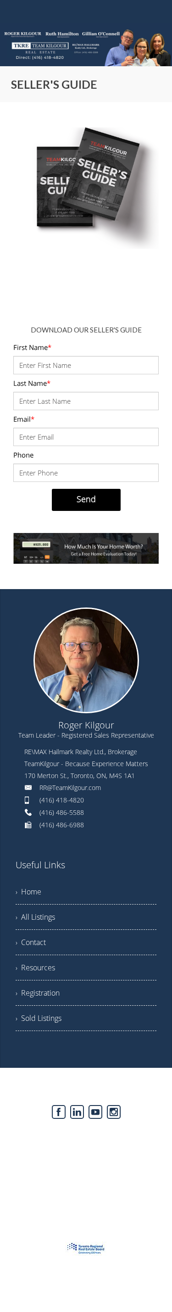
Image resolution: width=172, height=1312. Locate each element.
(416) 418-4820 (61, 800)
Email (23, 419)
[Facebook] (59, 1112)
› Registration (38, 993)
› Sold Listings (38, 1018)
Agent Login (142, 1136)
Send (86, 498)
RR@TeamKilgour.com (70, 787)
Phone (23, 454)
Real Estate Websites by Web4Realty (66, 1136)
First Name (32, 347)
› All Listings (35, 917)
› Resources (35, 968)
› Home (28, 892)
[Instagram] (114, 1112)
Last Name (31, 383)
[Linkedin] (77, 1112)
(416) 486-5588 (61, 812)
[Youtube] (95, 1112)
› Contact (31, 942)
